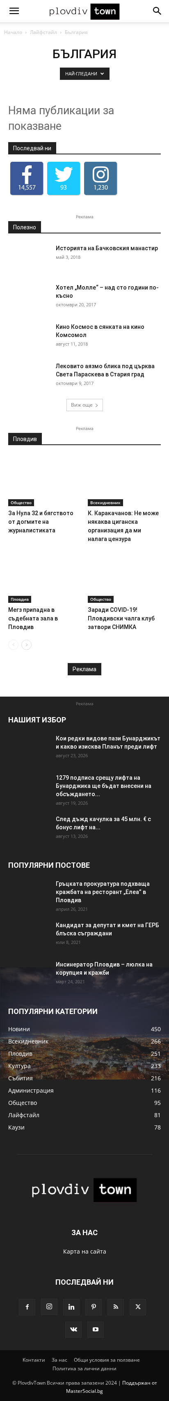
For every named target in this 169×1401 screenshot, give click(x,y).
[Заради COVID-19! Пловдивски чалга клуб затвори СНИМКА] (124, 577)
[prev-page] (13, 645)
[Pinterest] (93, 1307)
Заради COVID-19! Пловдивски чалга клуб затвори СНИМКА (121, 618)
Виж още (82, 404)
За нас (59, 1359)
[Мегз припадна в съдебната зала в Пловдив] (45, 577)
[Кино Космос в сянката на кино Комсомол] (28, 337)
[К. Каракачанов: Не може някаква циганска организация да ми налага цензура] (124, 481)
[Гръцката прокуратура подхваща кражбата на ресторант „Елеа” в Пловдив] (28, 894)
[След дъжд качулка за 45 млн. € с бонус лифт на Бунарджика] (28, 829)
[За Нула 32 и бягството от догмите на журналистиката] (45, 481)
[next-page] (26, 645)
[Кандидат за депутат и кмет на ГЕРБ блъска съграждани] (28, 935)
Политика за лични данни (84, 1368)
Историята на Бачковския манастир (107, 248)
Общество (21, 502)
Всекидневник (105, 502)
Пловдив (20, 599)
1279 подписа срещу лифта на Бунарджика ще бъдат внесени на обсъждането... (103, 785)
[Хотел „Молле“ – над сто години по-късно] (28, 297)
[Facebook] (27, 1307)
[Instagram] (49, 1307)
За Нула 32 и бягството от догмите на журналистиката (40, 522)
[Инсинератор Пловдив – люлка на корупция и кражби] (28, 974)
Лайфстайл (43, 32)
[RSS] (115, 1307)
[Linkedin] (71, 1307)
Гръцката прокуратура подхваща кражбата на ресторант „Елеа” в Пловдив (103, 891)
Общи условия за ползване (107, 1359)
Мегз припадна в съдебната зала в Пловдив (33, 618)
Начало (13, 32)
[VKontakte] (73, 1330)
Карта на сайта (84, 1251)
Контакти (34, 1359)
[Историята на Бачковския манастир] (28, 258)
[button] (14, 11)
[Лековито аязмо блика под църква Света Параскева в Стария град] (28, 376)
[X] (138, 1307)
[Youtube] (95, 1330)
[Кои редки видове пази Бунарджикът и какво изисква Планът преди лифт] (28, 748)
